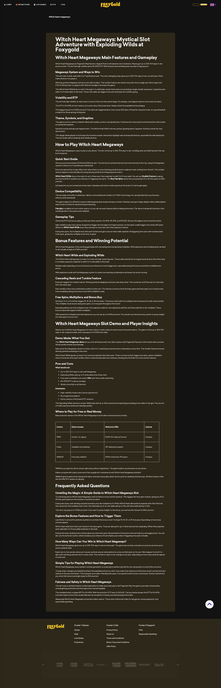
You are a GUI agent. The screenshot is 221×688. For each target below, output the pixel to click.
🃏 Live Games (40, 5)
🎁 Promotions (23, 5)
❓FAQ (62, 5)
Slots (53, 5)
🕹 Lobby (8, 5)
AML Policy (111, 646)
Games (77, 630)
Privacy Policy (112, 630)
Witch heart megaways (59, 16)
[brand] (196, 5)
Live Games (79, 638)
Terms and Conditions (115, 638)
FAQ (140, 630)
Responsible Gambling (148, 634)
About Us (110, 634)
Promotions (79, 642)
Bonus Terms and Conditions (118, 642)
